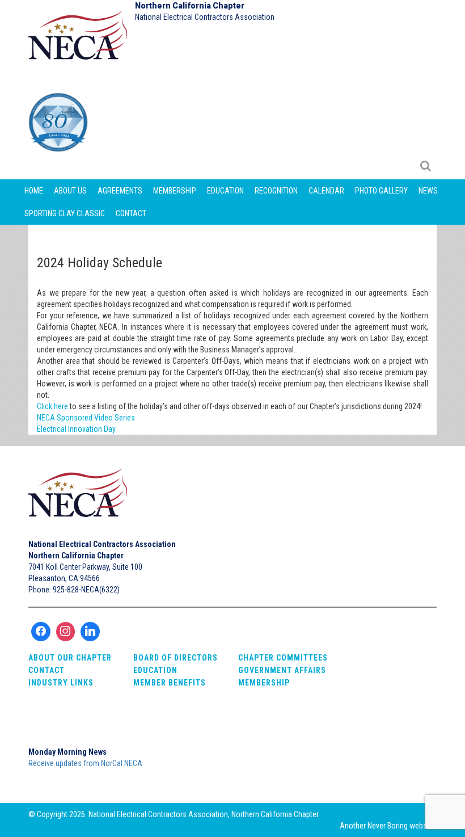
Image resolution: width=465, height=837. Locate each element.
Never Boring (387, 825)
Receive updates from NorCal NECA (85, 763)
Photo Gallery (381, 190)
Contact (131, 213)
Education (225, 190)
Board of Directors (175, 657)
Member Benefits (169, 682)
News (428, 190)
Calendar (326, 190)
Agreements (120, 190)
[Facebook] (40, 631)
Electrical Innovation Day (76, 429)
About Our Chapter (70, 657)
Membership (174, 190)
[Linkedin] (90, 631)
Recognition (276, 190)
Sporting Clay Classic (64, 213)
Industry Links (61, 682)
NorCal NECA (79, 40)
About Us (70, 190)
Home (33, 190)
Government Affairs (282, 670)
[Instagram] (65, 631)
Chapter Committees (283, 657)
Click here (52, 406)
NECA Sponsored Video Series (86, 417)
